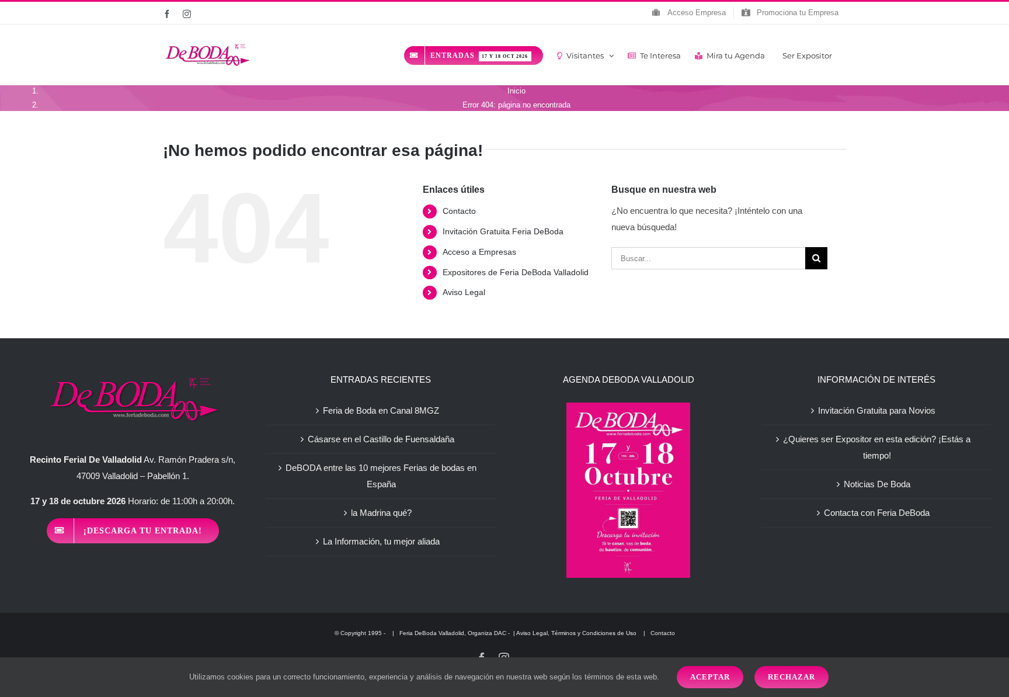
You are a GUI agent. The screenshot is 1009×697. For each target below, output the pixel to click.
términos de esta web (620, 676)
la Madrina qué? (381, 513)
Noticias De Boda (877, 484)
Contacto (459, 211)
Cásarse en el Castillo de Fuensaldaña (381, 439)
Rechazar (791, 676)
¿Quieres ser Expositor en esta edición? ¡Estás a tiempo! (876, 447)
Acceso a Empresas (479, 251)
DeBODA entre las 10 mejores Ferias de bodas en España (381, 476)
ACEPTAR (710, 676)
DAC (500, 633)
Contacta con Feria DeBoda (877, 513)
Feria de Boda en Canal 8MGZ (381, 410)
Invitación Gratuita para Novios (876, 410)
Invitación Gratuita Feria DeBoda (503, 231)
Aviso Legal (464, 292)
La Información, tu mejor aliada (381, 541)
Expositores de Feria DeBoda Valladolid (516, 272)
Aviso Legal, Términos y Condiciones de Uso (577, 633)
